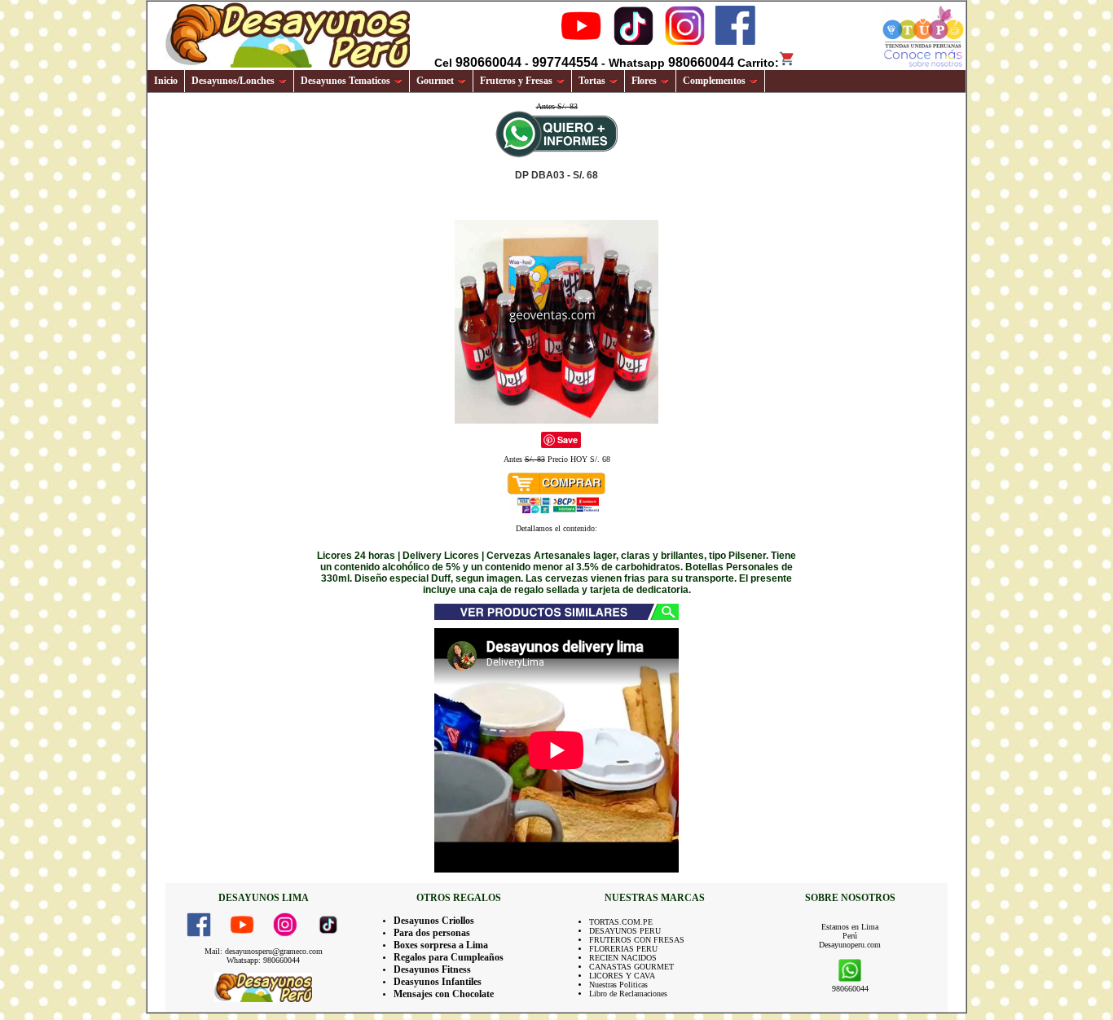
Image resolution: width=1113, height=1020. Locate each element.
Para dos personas (432, 933)
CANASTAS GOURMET (631, 966)
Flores (644, 80)
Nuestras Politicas (618, 984)
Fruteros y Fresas (516, 80)
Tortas (591, 80)
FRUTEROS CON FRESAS (636, 939)
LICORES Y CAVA (622, 975)
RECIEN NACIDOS (623, 957)
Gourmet (435, 80)
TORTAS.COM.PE (621, 921)
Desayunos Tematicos (345, 80)
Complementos (714, 80)
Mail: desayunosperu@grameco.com (264, 951)
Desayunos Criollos (434, 920)
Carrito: (758, 62)
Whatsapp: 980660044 (263, 960)
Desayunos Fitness (432, 969)
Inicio (166, 80)
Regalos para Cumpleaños (449, 957)
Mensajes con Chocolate (444, 994)
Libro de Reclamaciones (628, 993)
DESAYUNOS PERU (625, 930)
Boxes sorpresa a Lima (441, 945)
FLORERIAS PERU (623, 948)
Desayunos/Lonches (233, 80)
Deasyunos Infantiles (438, 981)
